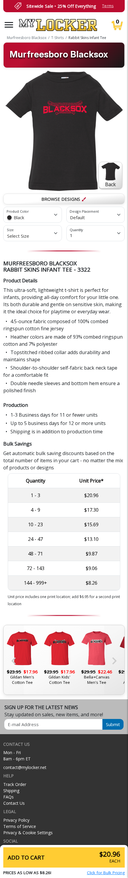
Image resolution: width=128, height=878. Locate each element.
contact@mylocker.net (24, 767)
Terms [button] (107, 5)
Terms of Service (19, 826)
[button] (9, 24)
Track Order (14, 784)
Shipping (11, 790)
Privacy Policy (16, 820)
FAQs (8, 797)
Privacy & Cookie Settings (28, 832)
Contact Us (14, 803)
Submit (113, 724)
